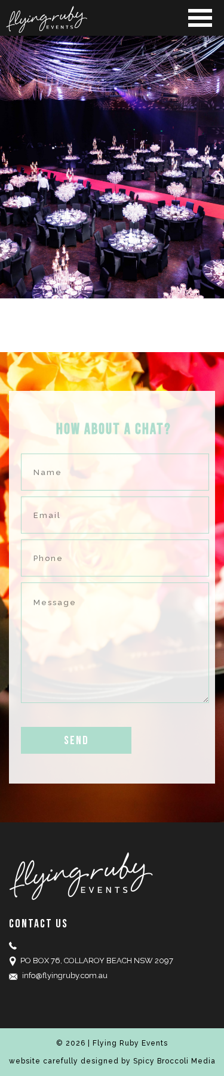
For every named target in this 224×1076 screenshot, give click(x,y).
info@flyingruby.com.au (65, 975)
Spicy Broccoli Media (174, 1061)
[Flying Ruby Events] (112, 19)
